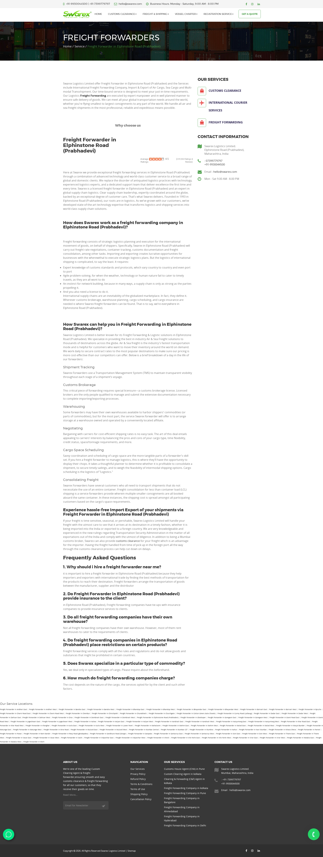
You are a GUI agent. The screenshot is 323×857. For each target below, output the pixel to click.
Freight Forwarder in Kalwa (85, 721)
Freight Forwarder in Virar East (245, 738)
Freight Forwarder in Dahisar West (36, 717)
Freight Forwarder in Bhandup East (130, 709)
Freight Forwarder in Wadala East (300, 738)
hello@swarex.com (130, 4)
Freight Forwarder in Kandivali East (169, 721)
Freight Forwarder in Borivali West (283, 709)
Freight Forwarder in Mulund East (84, 730)
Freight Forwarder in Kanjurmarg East (231, 721)
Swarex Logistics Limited (113, 850)
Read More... (70, 794)
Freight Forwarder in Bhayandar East (191, 709)
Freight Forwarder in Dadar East (267, 713)
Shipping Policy (139, 794)
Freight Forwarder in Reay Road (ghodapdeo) (70, 734)
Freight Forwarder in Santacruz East (168, 734)
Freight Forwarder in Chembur (78, 713)
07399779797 (214, 161)
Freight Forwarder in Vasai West (46, 738)
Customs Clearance (121, 14)
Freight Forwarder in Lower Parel (119, 726)
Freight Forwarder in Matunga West (27, 730)
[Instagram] (252, 4)
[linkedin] (259, 4)
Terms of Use (137, 789)
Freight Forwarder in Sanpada (140, 734)
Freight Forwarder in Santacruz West (199, 734)
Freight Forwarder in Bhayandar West (223, 709)
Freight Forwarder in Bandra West (100, 709)
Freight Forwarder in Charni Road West (48, 713)
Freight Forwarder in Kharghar (38, 726)
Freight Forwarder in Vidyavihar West (130, 738)
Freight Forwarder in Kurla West (91, 726)
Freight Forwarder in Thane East (282, 734)
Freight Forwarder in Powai (11, 734)
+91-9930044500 (76, 4)
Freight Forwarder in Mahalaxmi (147, 726)
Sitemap (132, 850)
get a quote (250, 14)
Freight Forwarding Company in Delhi (185, 825)
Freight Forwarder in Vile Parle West (216, 738)
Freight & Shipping (155, 14)
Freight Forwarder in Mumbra (201, 730)
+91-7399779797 (99, 4)
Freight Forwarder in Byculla (310, 709)
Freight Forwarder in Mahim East (176, 726)
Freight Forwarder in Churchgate (162, 713)
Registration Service (218, 14)
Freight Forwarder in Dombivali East (89, 717)
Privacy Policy (137, 774)
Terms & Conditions (141, 784)
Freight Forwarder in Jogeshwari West (57, 721)
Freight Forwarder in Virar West (272, 738)
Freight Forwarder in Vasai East (18, 738)
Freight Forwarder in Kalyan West (139, 721)
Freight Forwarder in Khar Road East (295, 721)
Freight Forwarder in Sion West (254, 734)
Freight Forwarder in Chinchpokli (105, 713)
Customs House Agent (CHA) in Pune (184, 768)
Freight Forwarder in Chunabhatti (133, 713)
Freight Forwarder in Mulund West (113, 730)
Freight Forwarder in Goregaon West (252, 717)
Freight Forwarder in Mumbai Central (144, 730)
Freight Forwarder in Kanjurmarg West (263, 721)
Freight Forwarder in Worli (33, 742)
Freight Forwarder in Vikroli (158, 738)
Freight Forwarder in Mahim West (204, 726)
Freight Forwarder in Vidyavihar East (99, 738)
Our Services (137, 768)
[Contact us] (314, 834)
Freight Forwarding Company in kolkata (186, 788)
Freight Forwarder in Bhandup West (160, 709)
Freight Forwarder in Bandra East (72, 709)
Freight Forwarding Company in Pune (185, 793)
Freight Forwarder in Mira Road (56, 730)
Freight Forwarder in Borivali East (253, 709)
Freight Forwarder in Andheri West (43, 709)
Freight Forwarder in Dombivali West (120, 717)
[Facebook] (246, 4)
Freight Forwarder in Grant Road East (284, 717)
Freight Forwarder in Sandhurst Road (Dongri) (108, 734)
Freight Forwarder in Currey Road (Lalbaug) (235, 713)
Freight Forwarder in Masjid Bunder (290, 726)
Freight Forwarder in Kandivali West (199, 721)
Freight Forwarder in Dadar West (295, 713)
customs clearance (128, 541)
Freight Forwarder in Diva (62, 717)
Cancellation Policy (140, 799)
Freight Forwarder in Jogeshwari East (25, 721)
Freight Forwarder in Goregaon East (222, 717)
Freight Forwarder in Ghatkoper (193, 717)
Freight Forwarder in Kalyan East (111, 721)
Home (98, 14)
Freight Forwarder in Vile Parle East (185, 738)
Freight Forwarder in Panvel (309, 730)
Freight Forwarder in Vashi (71, 738)
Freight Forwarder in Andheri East (13, 709)
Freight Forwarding (93, 95)
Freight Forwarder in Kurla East (64, 726)
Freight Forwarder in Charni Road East (15, 713)
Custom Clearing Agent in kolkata (182, 774)
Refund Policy (138, 779)
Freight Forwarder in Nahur (226, 730)
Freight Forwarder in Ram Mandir (37, 734)
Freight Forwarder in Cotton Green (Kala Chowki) (196, 713)
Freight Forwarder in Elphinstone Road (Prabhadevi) (157, 717)
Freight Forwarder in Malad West (261, 726)
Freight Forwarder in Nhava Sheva (282, 730)
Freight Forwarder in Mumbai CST (174, 730)
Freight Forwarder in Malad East (233, 726)
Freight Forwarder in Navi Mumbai (253, 730)
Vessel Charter (185, 14)
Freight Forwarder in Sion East (228, 734)
